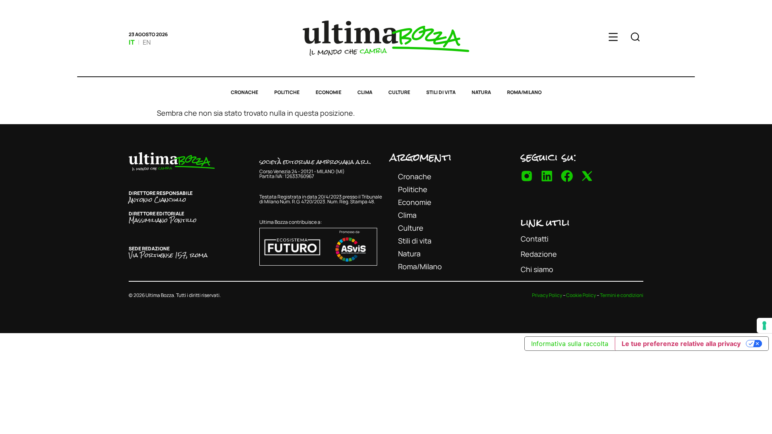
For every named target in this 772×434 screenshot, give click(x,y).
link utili (545, 222)
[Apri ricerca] (635, 38)
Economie (328, 92)
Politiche (287, 92)
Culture (399, 92)
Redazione (539, 254)
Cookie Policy (581, 295)
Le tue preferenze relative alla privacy (681, 344)
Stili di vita (441, 92)
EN (147, 42)
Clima (364, 92)
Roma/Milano (524, 92)
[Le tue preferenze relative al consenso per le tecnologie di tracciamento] (764, 325)
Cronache (244, 92)
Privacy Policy (547, 295)
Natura (481, 92)
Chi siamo (537, 269)
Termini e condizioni (621, 295)
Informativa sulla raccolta (569, 344)
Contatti (534, 239)
